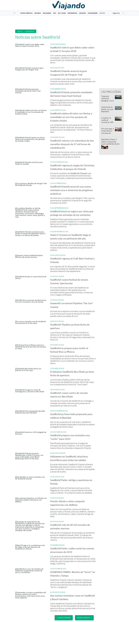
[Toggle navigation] (14, 13)
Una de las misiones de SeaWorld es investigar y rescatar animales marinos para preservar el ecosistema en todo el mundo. (71, 403)
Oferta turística (26, 13)
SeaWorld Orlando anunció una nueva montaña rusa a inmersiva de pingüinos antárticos (71, 190)
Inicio (19, 31)
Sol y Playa (62, 13)
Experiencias (72, 13)
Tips (54, 13)
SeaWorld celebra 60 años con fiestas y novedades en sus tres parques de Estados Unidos (71, 117)
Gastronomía (93, 13)
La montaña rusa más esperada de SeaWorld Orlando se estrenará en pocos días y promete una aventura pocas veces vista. (72, 81)
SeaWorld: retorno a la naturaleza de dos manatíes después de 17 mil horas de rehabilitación (72, 144)
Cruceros (82, 13)
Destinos (37, 13)
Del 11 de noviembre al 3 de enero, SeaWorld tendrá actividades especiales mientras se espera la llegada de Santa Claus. (72, 424)
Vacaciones (47, 13)
